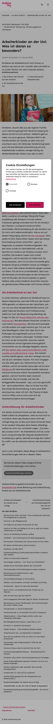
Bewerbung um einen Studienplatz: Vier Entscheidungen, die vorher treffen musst (26, 604)
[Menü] (48, 5)
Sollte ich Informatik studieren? (16, 558)
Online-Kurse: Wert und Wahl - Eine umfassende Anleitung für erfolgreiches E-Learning (27, 516)
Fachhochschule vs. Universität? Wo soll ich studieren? (25, 612)
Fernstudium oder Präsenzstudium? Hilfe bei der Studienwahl (23, 643)
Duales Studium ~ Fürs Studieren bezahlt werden (23, 629)
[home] (6, 5)
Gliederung (7, 369)
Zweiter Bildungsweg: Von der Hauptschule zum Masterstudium (22, 677)
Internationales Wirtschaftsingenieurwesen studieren (25, 569)
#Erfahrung (20, 27)
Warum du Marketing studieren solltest (19, 534)
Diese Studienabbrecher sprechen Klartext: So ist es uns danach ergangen (26, 662)
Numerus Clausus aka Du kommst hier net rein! (22, 648)
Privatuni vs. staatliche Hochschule (17, 625)
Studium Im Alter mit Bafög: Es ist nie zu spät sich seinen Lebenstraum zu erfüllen (26, 529)
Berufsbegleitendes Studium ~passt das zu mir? (22, 622)
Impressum (7, 710)
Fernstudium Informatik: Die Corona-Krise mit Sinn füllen (26, 542)
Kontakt (31, 710)
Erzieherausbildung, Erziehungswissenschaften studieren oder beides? (26, 554)
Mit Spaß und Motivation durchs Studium (20, 545)
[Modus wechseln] (42, 5)
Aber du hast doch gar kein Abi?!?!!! (18, 596)
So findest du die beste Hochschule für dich (21, 525)
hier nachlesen (38, 235)
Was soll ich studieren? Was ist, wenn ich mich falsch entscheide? (24, 638)
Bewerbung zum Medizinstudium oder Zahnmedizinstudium (18, 574)
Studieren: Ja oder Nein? (14, 549)
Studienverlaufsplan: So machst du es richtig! (21, 682)
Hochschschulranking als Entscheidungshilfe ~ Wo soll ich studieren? (26, 691)
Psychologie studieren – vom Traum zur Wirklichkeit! (24, 562)
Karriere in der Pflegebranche (15, 521)
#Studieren (6, 30)
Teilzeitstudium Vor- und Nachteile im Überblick (22, 633)
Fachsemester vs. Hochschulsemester (18, 609)
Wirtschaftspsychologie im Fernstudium (19, 579)
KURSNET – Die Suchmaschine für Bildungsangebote (25, 538)
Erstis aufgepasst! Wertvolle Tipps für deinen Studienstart (26, 599)
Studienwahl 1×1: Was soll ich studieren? (19, 673)
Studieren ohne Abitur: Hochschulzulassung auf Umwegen (26, 658)
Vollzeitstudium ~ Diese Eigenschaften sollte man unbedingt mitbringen (23, 617)
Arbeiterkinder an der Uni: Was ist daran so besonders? (26, 686)
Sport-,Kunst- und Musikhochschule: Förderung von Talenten (24, 591)
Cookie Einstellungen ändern (19, 473)
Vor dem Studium (9, 511)
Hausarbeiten (20, 324)
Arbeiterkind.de (9, 487)
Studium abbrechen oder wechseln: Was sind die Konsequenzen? (23, 668)
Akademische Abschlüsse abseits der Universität (23, 566)
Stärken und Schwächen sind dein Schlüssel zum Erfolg (25, 582)
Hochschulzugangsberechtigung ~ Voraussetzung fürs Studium (24, 653)
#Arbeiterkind (9, 27)
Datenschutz (11, 179)
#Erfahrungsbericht (33, 27)
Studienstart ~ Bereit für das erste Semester (21, 586)
